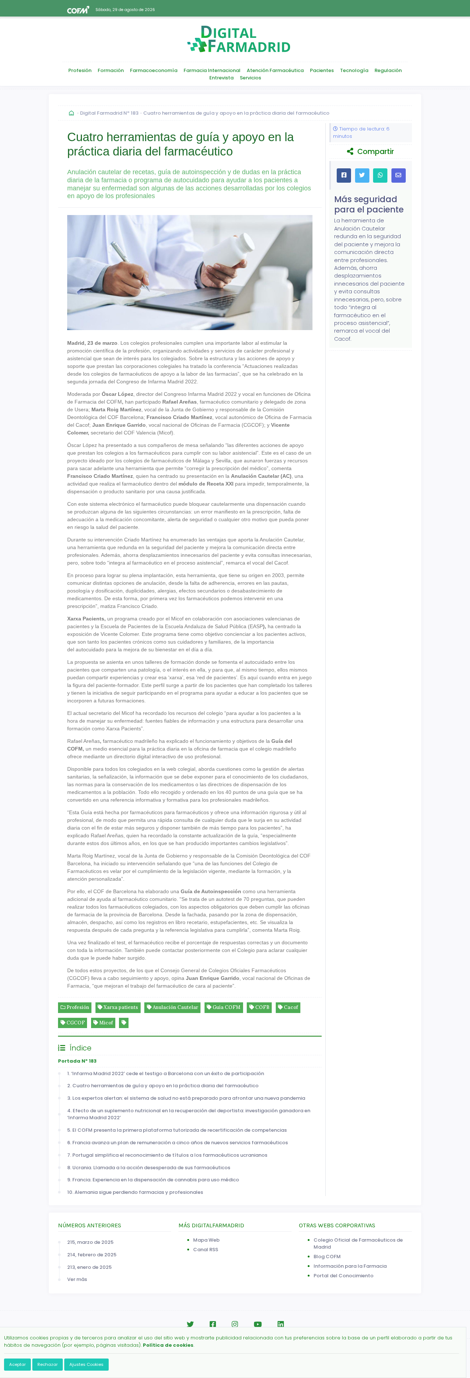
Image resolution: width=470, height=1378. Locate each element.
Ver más (77, 1279)
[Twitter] (190, 1324)
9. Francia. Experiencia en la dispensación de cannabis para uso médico (154, 1179)
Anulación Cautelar (175, 1007)
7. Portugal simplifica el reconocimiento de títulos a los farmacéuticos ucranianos (168, 1155)
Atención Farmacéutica (275, 70)
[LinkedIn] (281, 1324)
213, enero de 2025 (89, 1267)
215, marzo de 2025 (90, 1242)
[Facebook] (213, 1324)
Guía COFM (226, 1007)
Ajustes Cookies (86, 1364)
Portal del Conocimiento (343, 1275)
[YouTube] (258, 1324)
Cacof (290, 1007)
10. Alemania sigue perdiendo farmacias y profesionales (136, 1192)
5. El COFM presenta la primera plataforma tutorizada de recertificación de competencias (177, 1130)
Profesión (79, 70)
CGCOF (75, 1023)
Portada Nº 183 (77, 1060)
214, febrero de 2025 (91, 1254)
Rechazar (47, 1364)
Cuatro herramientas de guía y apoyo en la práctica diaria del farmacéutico (236, 113)
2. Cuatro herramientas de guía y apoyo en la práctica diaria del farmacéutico (162, 1085)
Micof (105, 1023)
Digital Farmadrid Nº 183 (109, 113)
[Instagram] (235, 1324)
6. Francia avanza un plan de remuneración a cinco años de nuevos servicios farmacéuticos (178, 1142)
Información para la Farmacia (350, 1266)
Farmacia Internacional (212, 70)
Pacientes (322, 70)
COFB (262, 1007)
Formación (111, 70)
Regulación (388, 70)
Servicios (250, 77)
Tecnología (354, 70)
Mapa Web (206, 1239)
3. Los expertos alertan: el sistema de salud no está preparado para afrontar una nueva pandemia (187, 1098)
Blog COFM (327, 1256)
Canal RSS (205, 1249)
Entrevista (221, 77)
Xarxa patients (120, 1007)
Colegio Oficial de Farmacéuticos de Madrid (358, 1243)
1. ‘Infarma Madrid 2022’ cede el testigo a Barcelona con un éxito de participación (166, 1073)
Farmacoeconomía (153, 70)
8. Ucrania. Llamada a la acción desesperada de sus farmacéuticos (149, 1167)
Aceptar (17, 1364)
